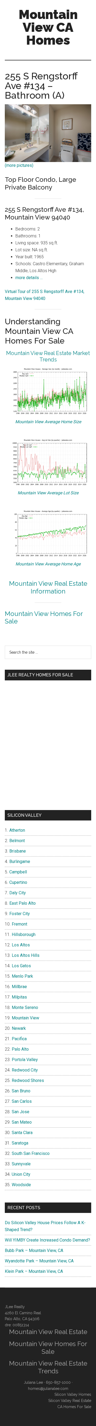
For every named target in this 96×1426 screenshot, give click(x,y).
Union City (21, 1174)
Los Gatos (21, 965)
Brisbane (17, 851)
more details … (29, 277)
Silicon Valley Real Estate (69, 1400)
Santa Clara (22, 1132)
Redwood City (25, 1070)
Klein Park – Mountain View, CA (34, 1271)
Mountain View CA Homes (48, 27)
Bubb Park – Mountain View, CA (34, 1250)
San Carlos (22, 1101)
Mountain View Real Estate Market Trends (48, 356)
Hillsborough (23, 934)
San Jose (20, 1111)
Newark (19, 1028)
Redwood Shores (28, 1080)
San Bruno (21, 1090)
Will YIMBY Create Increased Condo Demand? (47, 1240)
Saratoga (20, 1143)
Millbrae (19, 986)
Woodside (21, 1184)
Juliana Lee (33, 1382)
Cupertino (18, 882)
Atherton (17, 830)
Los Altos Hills (25, 955)
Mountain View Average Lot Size (48, 492)
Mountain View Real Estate (48, 1332)
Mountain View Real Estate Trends (48, 1367)
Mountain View (25, 1017)
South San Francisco (31, 1153)
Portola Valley (25, 1059)
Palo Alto (20, 1049)
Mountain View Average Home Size (48, 421)
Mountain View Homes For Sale (44, 617)
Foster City (19, 913)
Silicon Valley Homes (72, 1394)
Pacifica (19, 1038)
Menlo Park (22, 976)
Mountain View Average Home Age (48, 563)
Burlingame (19, 861)
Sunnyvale (21, 1163)
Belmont (17, 840)
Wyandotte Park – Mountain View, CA (39, 1260)
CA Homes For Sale (74, 1407)
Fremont (19, 924)
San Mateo (22, 1122)
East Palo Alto (22, 903)
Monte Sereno (25, 1007)
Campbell (18, 871)
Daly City (17, 892)
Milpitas (19, 997)
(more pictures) (19, 165)
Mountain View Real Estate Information (48, 587)
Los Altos (21, 944)
